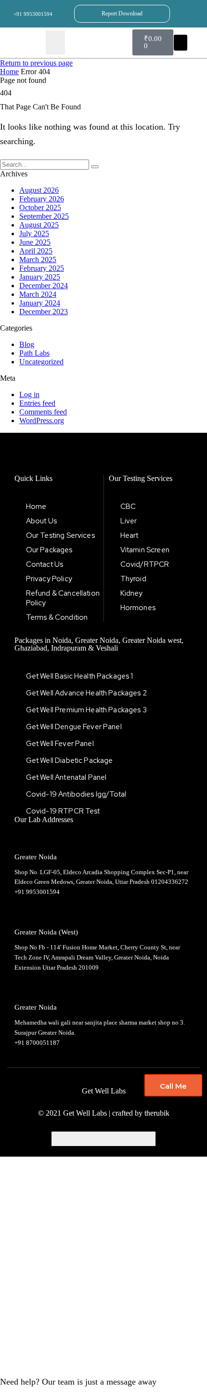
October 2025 (40, 207)
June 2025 (35, 242)
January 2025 (39, 277)
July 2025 (34, 233)
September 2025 (44, 216)
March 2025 (37, 259)
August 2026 (39, 190)
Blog (26, 344)
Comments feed (43, 412)
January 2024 (39, 303)
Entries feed (37, 403)
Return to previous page (36, 63)
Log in (29, 394)
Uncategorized (41, 362)
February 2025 (41, 268)
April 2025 (35, 251)
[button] (180, 43)
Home (9, 71)
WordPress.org (41, 420)
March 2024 (37, 294)
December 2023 (43, 311)
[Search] (95, 166)
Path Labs (34, 353)
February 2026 (41, 199)
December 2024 (43, 285)
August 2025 (39, 225)
